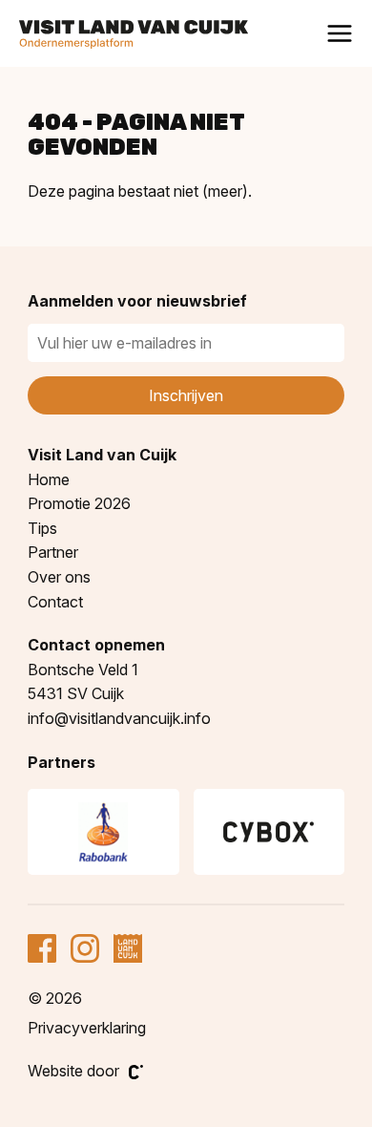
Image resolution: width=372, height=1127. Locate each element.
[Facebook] (42, 948)
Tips (42, 528)
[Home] (133, 35)
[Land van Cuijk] (128, 948)
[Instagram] (85, 948)
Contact (55, 601)
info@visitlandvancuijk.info (119, 718)
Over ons (59, 576)
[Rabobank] (103, 832)
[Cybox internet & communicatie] (269, 832)
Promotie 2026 (79, 503)
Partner (53, 552)
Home (49, 479)
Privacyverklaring (87, 1027)
